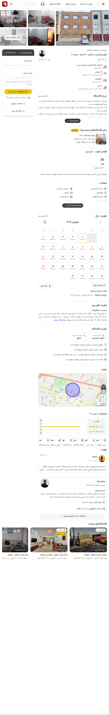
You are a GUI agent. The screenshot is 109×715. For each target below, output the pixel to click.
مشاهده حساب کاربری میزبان (75, 516)
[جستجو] (11, 4)
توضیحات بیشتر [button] (60, 320)
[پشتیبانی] (43, 3)
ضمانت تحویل (16, 103)
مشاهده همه (74, 121)
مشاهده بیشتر (10, 37)
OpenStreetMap (100, 406)
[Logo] (4, 4)
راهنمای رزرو (16, 110)
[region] (73, 390)
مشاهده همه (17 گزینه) (74, 205)
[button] (86, 4)
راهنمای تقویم (97, 285)
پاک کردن (43, 286)
